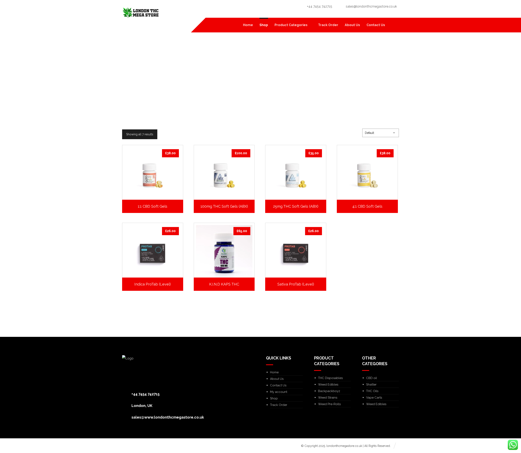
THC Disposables (330, 378)
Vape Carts (374, 397)
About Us (276, 379)
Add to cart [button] (155, 188)
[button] (394, 25)
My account (278, 392)
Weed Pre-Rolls (329, 404)
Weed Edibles (328, 384)
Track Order (278, 405)
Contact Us (278, 385)
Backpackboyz (329, 391)
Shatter (371, 384)
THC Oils (372, 391)
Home (274, 372)
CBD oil (371, 378)
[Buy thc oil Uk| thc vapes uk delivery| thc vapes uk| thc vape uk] (140, 12)
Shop (274, 398)
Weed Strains (327, 397)
